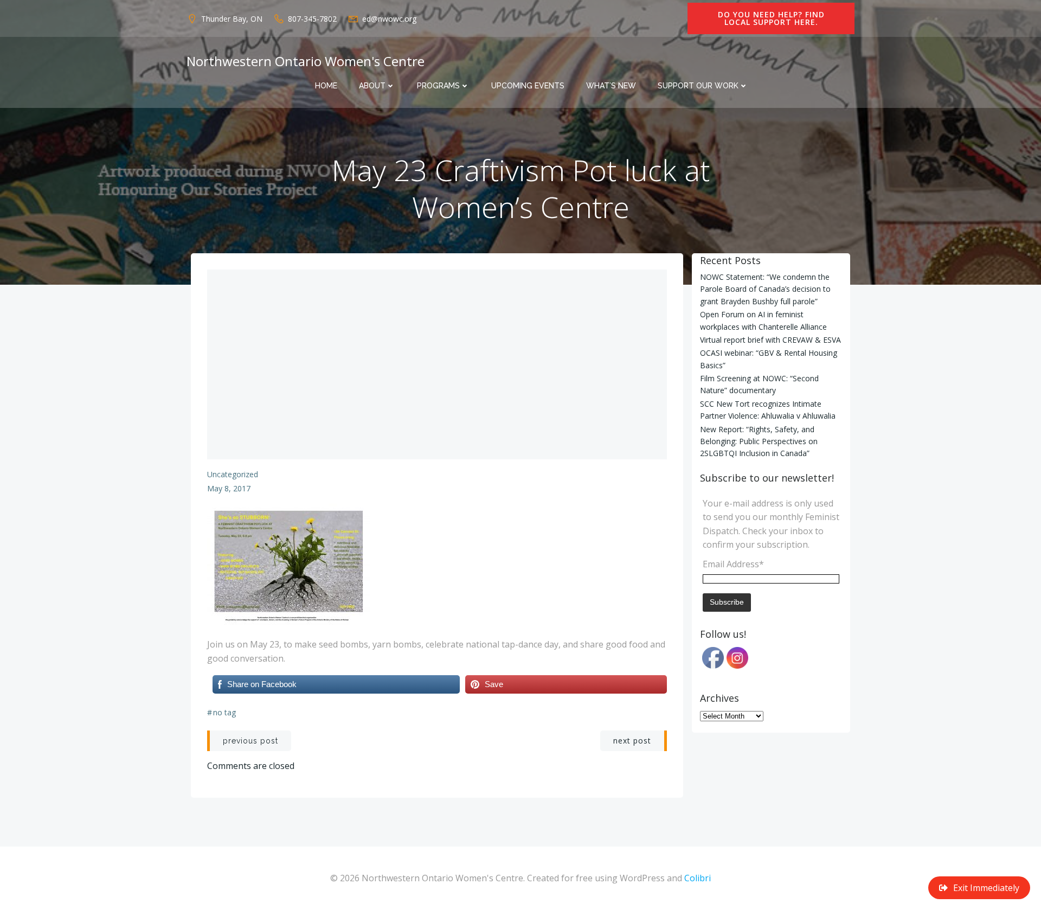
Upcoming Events (527, 85)
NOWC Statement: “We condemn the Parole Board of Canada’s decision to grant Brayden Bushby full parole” (765, 289)
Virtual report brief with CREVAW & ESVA (770, 340)
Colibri (697, 878)
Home (326, 85)
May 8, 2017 (228, 488)
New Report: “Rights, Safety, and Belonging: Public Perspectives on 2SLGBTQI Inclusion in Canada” (759, 441)
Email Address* (733, 564)
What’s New (611, 85)
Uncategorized (232, 474)
